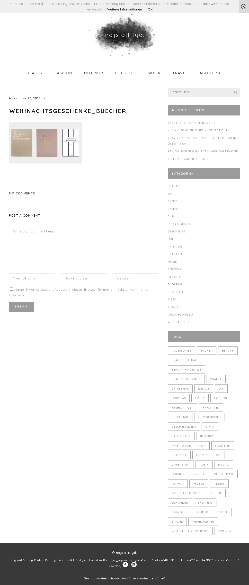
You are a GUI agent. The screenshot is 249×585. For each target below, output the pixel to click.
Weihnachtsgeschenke (190, 531)
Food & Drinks (179, 224)
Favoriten (211, 407)
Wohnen (224, 531)
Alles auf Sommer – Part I (189, 159)
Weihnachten (179, 322)
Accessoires (181, 350)
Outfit (199, 474)
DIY (170, 193)
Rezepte (174, 276)
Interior (175, 246)
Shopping (175, 284)
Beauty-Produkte (186, 379)
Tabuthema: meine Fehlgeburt (192, 123)
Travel (173, 307)
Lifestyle (175, 254)
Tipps (172, 299)
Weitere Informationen (124, 9)
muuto (223, 464)
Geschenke (176, 231)
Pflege (198, 483)
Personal (175, 269)
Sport (223, 512)
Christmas (180, 388)
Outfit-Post (224, 474)
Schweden (180, 502)
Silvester (175, 292)
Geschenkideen (184, 426)
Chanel (216, 379)
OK (150, 9)
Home (172, 239)
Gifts (209, 426)
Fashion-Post (182, 407)
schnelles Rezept (186, 493)
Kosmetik (222, 445)
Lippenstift (181, 464)
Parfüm (178, 483)
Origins (178, 474)
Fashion (174, 209)
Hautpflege (181, 436)
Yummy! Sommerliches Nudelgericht (198, 130)
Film (171, 216)
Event (172, 201)
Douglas (179, 398)
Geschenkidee (209, 417)
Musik (172, 261)
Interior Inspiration (189, 445)
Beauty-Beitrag (184, 360)
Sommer (202, 512)
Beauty (173, 186)
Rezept (219, 483)
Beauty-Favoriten (186, 369)
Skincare (179, 512)
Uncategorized (180, 314)
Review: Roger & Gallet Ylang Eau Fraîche (203, 151)
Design (203, 388)
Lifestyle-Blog (208, 455)
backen (207, 350)
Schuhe (216, 493)
